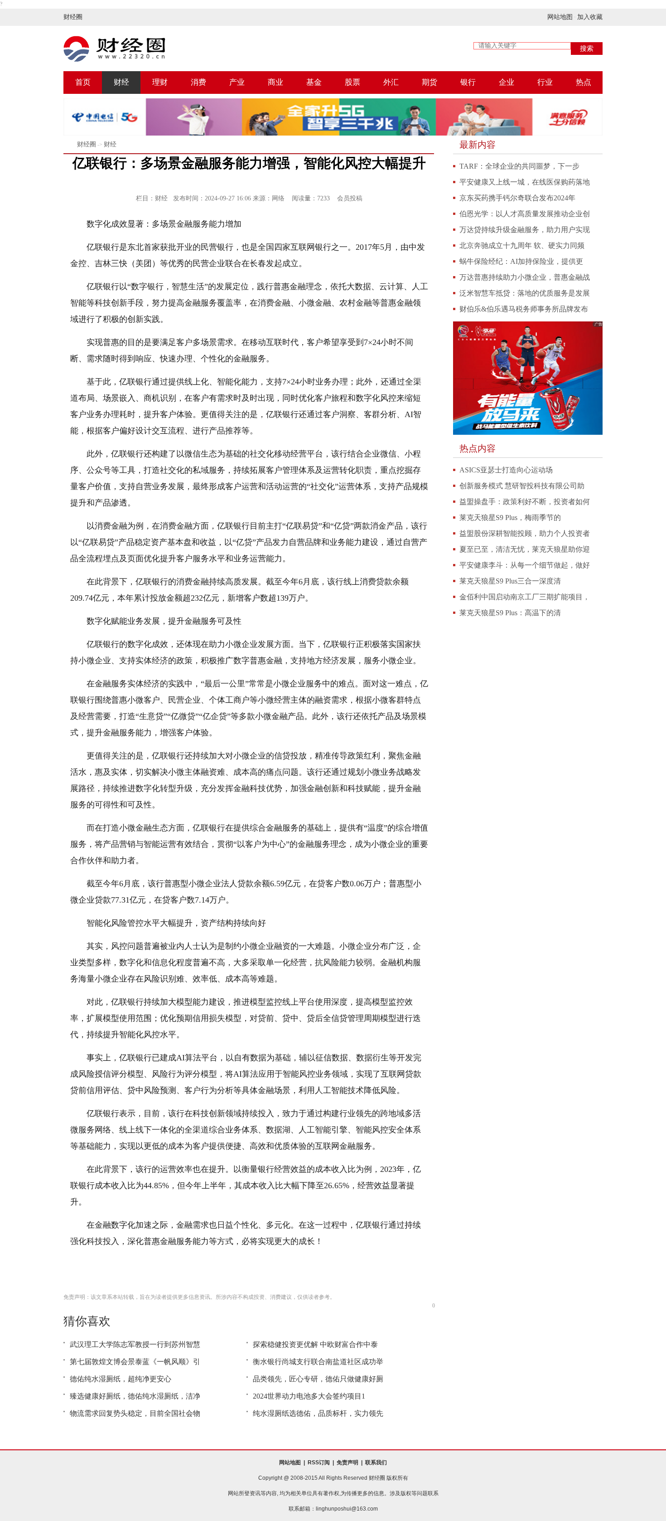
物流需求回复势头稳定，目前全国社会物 (135, 1413)
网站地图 (560, 17)
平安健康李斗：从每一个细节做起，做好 (524, 565)
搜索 (587, 48)
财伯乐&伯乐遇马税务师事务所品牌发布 (523, 309)
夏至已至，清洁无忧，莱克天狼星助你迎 (524, 549)
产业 (237, 82)
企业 (506, 82)
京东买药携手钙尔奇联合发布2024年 (517, 198)
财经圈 (72, 17)
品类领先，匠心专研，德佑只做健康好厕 (318, 1379)
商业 (275, 82)
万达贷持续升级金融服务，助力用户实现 (524, 229)
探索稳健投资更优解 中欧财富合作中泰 (315, 1344)
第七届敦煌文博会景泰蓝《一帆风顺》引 (135, 1361)
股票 (352, 82)
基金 (314, 82)
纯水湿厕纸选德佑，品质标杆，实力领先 (318, 1413)
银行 (468, 82)
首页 (83, 82)
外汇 (391, 82)
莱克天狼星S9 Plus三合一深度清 (510, 581)
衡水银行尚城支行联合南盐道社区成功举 (318, 1361)
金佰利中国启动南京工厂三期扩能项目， (524, 597)
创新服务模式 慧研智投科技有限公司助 (521, 486)
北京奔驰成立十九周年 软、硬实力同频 (521, 245)
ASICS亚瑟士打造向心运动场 (506, 470)
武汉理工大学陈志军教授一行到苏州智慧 (135, 1344)
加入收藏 (590, 17)
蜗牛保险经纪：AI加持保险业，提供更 (521, 261)
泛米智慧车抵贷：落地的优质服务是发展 (524, 293)
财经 (121, 82)
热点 (583, 82)
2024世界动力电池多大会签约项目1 (309, 1396)
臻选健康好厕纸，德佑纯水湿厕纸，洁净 (135, 1396)
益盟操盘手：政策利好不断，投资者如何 (524, 501)
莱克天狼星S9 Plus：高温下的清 (510, 613)
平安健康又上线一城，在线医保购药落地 (524, 182)
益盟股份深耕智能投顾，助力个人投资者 (524, 533)
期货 (429, 82)
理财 (160, 82)
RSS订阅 (319, 1462)
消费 (198, 82)
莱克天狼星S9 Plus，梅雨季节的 (510, 517)
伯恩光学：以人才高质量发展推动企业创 (524, 214)
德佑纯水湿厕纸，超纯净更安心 (120, 1379)
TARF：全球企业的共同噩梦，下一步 (519, 166)
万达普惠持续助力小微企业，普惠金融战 (524, 277)
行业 (545, 82)
